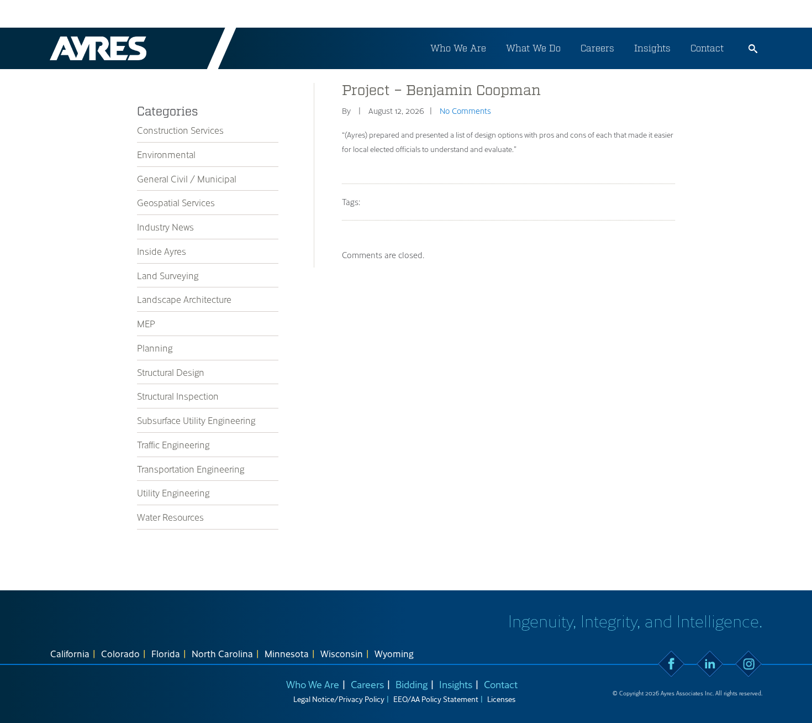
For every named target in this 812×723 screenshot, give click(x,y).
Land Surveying (167, 275)
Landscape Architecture (184, 299)
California (69, 653)
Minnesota (287, 653)
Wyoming (394, 653)
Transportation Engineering (190, 469)
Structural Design (170, 372)
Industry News (165, 227)
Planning (154, 348)
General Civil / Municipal (186, 178)
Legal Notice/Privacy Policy (338, 699)
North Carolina (222, 653)
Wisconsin (341, 653)
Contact (707, 48)
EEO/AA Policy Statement (435, 699)
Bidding (412, 684)
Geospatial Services (176, 202)
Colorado (120, 653)
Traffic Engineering (173, 444)
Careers (597, 48)
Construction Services (180, 130)
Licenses (501, 699)
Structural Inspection (178, 396)
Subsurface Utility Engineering (196, 420)
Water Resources (170, 517)
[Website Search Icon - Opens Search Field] (753, 48)
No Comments (465, 111)
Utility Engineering (173, 492)
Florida (165, 653)
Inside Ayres (161, 251)
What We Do (533, 48)
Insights (652, 48)
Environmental (166, 154)
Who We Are (458, 48)
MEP (146, 323)
